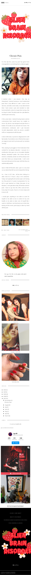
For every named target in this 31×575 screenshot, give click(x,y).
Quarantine (19, 222)
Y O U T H (15, 322)
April (6, 413)
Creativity (12, 424)
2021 (5, 392)
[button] (4, 2)
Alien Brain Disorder (9, 572)
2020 (5, 394)
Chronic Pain (8, 402)
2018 (5, 396)
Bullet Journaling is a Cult (5, 222)
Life (20, 424)
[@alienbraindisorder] (10, 434)
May (6, 411)
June (6, 409)
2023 (5, 390)
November (8, 400)
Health (17, 424)
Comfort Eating (26, 222)
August (7, 405)
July (6, 407)
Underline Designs (10, 573)
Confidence (12, 222)
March (7, 415)
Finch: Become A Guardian (15, 523)
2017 (5, 398)
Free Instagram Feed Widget (16, 506)
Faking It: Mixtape (15, 352)
